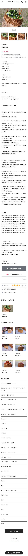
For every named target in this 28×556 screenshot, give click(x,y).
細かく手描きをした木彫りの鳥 (8, 490)
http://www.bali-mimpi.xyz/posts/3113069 (13, 215)
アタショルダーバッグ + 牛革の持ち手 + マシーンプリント (13, 389)
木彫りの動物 (4, 495)
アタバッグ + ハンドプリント (8, 404)
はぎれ (3, 481)
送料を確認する (16, 54)
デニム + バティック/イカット (8, 383)
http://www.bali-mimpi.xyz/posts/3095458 (13, 226)
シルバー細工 (4, 504)
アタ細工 (3, 423)
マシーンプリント (5, 471)
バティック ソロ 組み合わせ (8, 447)
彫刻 (2, 509)
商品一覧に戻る (14, 531)
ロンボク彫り (4, 514)
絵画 (2, 500)
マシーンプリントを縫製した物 (8, 476)
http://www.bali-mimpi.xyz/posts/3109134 (13, 219)
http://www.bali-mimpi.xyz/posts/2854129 (13, 230)
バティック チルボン (6, 457)
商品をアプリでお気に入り (14, 274)
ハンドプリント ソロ (6, 466)
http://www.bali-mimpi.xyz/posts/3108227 (13, 221)
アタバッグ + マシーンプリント (8, 414)
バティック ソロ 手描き (7, 442)
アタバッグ (4, 419)
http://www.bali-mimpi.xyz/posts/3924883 (13, 232)
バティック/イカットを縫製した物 (9, 461)
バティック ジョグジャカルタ (8, 452)
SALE (2, 523)
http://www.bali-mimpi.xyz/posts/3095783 (13, 224)
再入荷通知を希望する (14, 268)
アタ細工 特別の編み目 (7, 395)
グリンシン (3, 433)
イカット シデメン (5, 438)
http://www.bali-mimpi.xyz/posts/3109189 (13, 217)
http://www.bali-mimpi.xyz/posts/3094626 (13, 228)
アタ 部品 (4, 428)
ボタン (2, 485)
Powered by (12, 541)
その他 (3, 519)
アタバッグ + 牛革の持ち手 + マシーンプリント (12, 409)
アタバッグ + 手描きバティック (8, 399)
